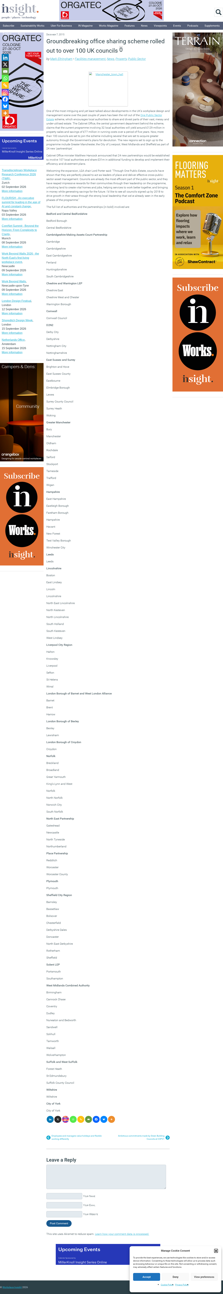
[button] (216, 1250)
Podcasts (192, 25)
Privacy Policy (182, 1285)
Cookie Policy (167, 1285)
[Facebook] (96, 1119)
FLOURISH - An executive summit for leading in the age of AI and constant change (21, 202)
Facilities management (90, 59)
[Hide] (3, 120)
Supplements (212, 25)
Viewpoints (160, 25)
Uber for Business (61, 25)
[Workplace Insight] (20, 11)
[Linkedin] (50, 1119)
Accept (147, 1277)
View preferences (204, 1277)
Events (177, 25)
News (144, 25)
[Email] (88, 1119)
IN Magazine (85, 25)
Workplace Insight (12, 1287)
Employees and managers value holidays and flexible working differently (77, 1137)
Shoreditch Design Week (17, 320)
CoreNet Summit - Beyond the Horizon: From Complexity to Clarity (20, 230)
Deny (175, 1277)
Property (121, 59)
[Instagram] (65, 1119)
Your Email (89, 1205)
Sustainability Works (32, 25)
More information (12, 191)
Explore (7, 33)
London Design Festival (16, 300)
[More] (111, 1119)
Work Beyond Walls (14, 281)
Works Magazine (108, 25)
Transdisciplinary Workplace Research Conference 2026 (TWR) (19, 174)
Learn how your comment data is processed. (122, 1234)
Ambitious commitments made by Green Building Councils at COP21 (141, 1137)
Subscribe (8, 25)
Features (130, 25)
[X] (57, 1119)
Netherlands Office (13, 339)
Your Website (90, 1214)
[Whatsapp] (73, 1119)
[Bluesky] (103, 1119)
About (21, 33)
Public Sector (137, 59)
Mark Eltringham (61, 59)
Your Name (89, 1196)
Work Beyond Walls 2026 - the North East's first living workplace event (20, 257)
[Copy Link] (80, 1119)
